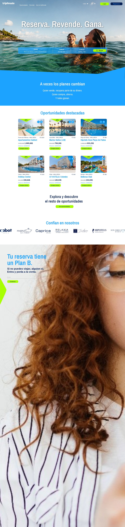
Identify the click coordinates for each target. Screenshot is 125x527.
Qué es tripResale (41, 5)
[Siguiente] (123, 231)
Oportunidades (24, 5)
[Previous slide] (21, 127)
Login (104, 4)
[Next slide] (41, 127)
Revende (31, 5)
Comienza (13, 281)
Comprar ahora (24, 148)
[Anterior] (2, 231)
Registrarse (116, 4)
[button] (28, 133)
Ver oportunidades (64, 206)
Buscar (101, 50)
